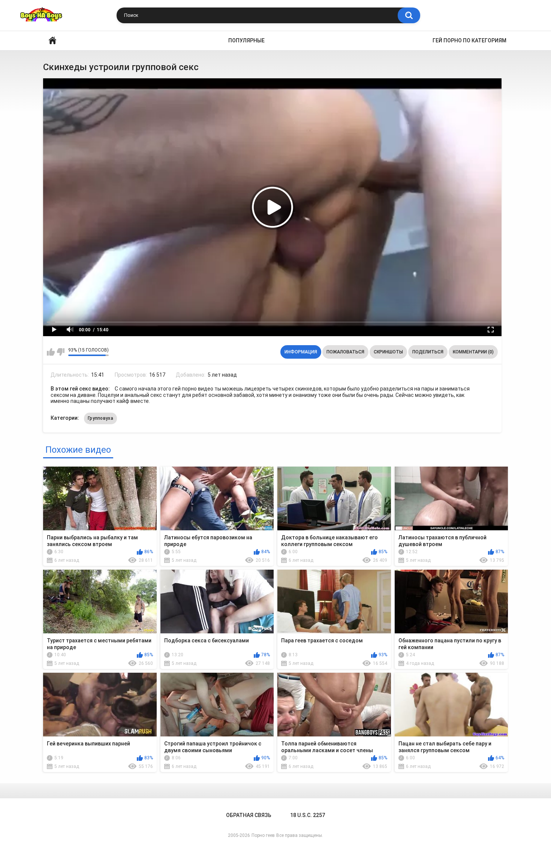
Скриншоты (388, 352)
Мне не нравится (60, 352)
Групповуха (100, 418)
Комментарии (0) (473, 352)
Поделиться (427, 352)
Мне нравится (51, 352)
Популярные (246, 40)
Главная (52, 40)
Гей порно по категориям (469, 40)
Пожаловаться (345, 352)
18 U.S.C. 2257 (307, 815)
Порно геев (263, 835)
